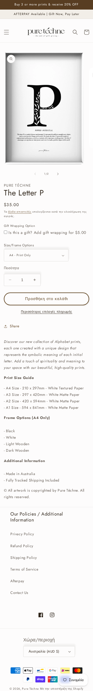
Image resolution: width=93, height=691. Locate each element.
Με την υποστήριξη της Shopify (61, 689)
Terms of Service (24, 569)
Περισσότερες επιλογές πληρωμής (46, 311)
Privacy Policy (22, 534)
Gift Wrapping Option (19, 225)
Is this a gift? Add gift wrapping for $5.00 (47, 232)
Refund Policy (21, 545)
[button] (6, 32)
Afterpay (17, 581)
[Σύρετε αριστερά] (35, 174)
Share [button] (14, 326)
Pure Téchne (30, 689)
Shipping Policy (23, 557)
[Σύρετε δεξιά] (58, 174)
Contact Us (19, 592)
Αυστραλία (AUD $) (44, 651)
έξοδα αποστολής (20, 212)
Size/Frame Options (19, 245)
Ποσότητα (11, 268)
